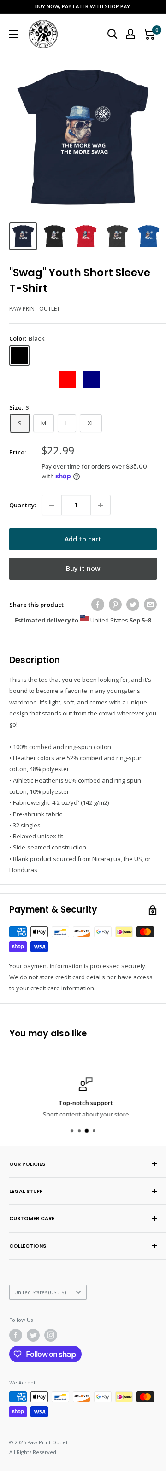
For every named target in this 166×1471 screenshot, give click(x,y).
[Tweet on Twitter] (132, 604)
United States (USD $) (40, 1292)
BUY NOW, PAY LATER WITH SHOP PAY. (83, 6)
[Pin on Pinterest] (115, 604)
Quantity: (22, 505)
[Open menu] (13, 34)
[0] (149, 34)
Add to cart (83, 539)
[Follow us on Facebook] (15, 1335)
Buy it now (83, 568)
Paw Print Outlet (34, 309)
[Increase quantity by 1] (100, 505)
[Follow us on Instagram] (50, 1335)
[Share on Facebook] (97, 604)
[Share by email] (150, 604)
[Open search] (112, 34)
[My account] (130, 34)
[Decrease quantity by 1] (51, 505)
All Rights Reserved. (33, 1451)
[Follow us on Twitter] (33, 1335)
